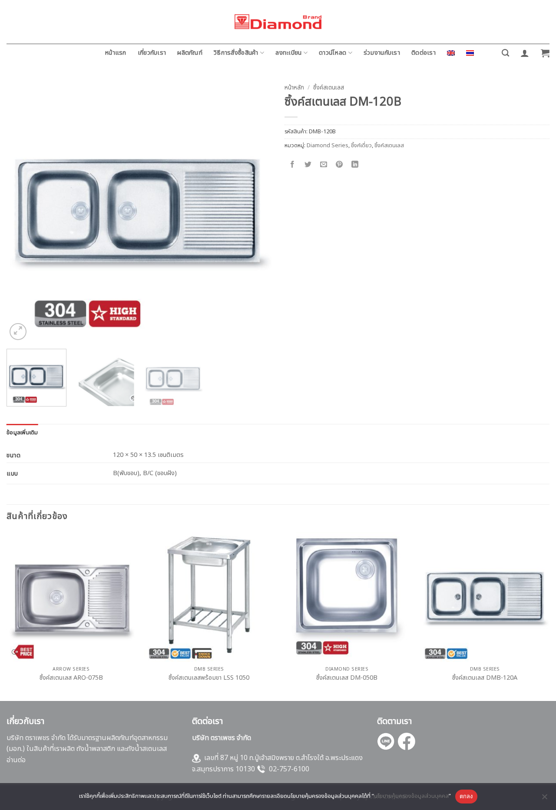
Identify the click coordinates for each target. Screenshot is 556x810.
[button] (524, 53)
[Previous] (22, 211)
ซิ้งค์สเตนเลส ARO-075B (71, 678)
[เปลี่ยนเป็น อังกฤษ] (451, 53)
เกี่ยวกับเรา (152, 52)
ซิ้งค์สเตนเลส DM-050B (346, 678)
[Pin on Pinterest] (339, 165)
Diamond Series (327, 145)
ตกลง (466, 796)
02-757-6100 (289, 769)
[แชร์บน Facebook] (292, 165)
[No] (544, 799)
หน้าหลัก (294, 87)
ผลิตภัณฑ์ (189, 52)
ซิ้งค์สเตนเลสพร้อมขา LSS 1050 (209, 678)
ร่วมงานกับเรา (382, 52)
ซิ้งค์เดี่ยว (361, 145)
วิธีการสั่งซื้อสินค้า (236, 52)
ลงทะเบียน (288, 52)
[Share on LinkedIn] (355, 165)
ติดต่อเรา (423, 52)
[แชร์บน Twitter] (308, 165)
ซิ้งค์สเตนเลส (328, 87)
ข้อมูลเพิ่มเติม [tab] (22, 432)
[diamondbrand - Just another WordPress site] (278, 21)
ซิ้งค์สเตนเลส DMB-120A (484, 678)
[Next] (255, 211)
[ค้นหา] (505, 53)
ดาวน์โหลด (332, 52)
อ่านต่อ (16, 760)
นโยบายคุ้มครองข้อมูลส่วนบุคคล (411, 796)
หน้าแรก (115, 52)
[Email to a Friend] (324, 165)
